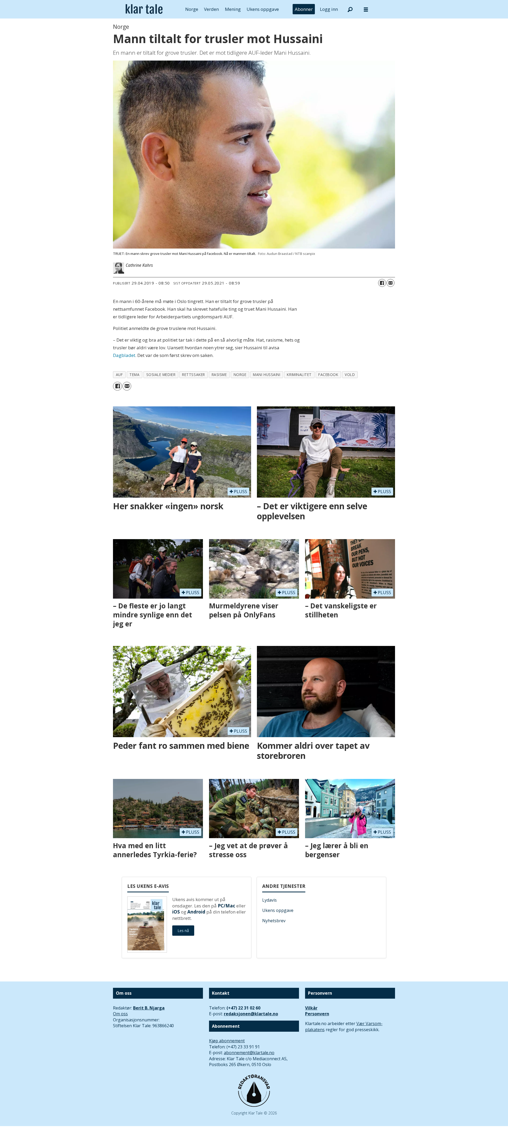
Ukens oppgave (263, 9)
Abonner (304, 9)
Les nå (183, 930)
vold (350, 374)
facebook (328, 374)
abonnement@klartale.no (249, 1052)
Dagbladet (124, 355)
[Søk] (350, 9)
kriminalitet (299, 374)
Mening (233, 9)
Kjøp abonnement (227, 1041)
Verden (211, 9)
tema (134, 374)
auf (119, 374)
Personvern (317, 1014)
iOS (176, 912)
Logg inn (329, 9)
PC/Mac (226, 906)
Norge (191, 9)
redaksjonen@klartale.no (251, 1014)
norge (240, 374)
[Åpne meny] (366, 9)
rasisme (219, 374)
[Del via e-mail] (390, 283)
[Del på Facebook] (382, 283)
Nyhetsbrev (273, 921)
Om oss (120, 1014)
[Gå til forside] (144, 9)
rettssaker (193, 374)
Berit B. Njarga (149, 1008)
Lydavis (269, 900)
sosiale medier (161, 374)
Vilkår (311, 1008)
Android (196, 912)
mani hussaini (266, 374)
